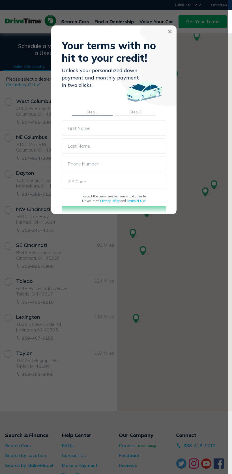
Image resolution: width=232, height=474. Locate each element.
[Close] (170, 31)
